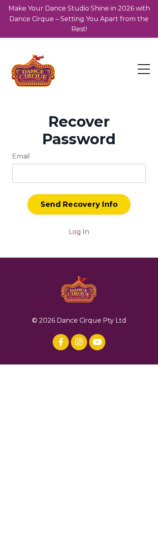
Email (21, 156)
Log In (79, 232)
